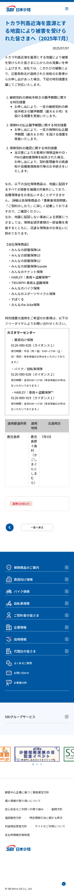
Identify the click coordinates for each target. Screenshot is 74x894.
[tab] (33, 764)
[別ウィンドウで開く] (37, 759)
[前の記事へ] (9, 527)
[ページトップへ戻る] (63, 883)
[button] (66, 8)
